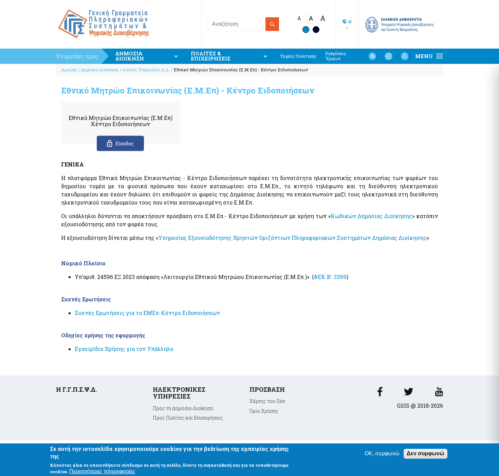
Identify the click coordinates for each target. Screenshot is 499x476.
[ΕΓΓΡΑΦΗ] (404, 56)
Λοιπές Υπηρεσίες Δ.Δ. (146, 70)
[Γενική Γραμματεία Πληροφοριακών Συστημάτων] (379, 393)
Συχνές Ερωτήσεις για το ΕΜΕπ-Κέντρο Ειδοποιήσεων (147, 312)
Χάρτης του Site (267, 401)
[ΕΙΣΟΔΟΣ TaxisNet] (388, 56)
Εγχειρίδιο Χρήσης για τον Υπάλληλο (124, 348)
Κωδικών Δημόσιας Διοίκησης (371, 215)
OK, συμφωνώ (382, 453)
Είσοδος (124, 143)
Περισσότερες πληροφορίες (102, 471)
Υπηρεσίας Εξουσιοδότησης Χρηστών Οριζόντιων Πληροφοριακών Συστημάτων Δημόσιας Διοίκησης (292, 237)
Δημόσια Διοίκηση (99, 70)
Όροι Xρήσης (264, 411)
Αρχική (68, 70)
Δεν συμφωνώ (425, 453)
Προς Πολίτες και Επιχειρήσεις (188, 418)
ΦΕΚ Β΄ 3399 (330, 276)
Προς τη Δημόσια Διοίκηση (183, 408)
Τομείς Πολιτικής (298, 56)
